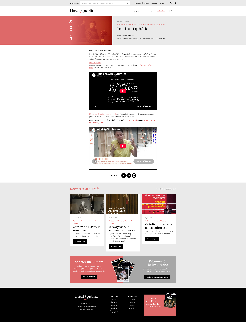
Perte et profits (132, 120)
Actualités (161, 11)
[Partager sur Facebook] (123, 175)
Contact (161, 3)
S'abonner (172, 11)
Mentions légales (86, 303)
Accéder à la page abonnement (157, 277)
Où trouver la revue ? (114, 311)
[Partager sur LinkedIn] (128, 175)
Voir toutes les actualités (166, 189)
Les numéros (148, 11)
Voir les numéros (89, 277)
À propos (135, 11)
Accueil (114, 299)
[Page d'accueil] (82, 11)
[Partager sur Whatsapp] (134, 175)
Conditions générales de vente (86, 306)
